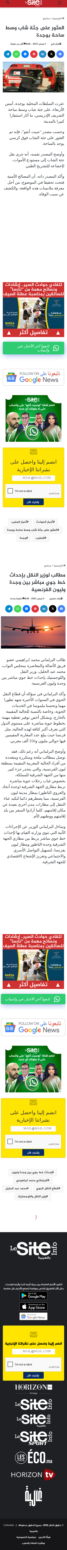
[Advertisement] (33, 237)
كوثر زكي (55, 44)
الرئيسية (57, 19)
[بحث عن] (7, 4)
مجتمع (46, 19)
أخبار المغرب (19, 522)
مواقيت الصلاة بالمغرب (33, 1543)
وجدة (23, 538)
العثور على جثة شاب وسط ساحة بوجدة (32, 530)
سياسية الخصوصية (26, 1537)
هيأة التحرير (45, 1537)
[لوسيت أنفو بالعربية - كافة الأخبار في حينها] (33, 3)
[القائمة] (59, 4)
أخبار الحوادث (44, 522)
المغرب (40, 538)
